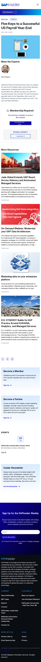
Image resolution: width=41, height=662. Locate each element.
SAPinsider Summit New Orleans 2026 (15, 446)
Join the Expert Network (31, 599)
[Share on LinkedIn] (2, 359)
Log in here (20, 136)
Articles (4, 19)
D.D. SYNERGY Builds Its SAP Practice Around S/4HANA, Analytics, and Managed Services (18, 323)
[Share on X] (7, 359)
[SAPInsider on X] (2, 651)
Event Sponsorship (8, 640)
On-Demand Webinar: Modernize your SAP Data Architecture (18, 230)
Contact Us (5, 625)
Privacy (24, 640)
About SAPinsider (7, 595)
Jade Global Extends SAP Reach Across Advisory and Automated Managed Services (18, 180)
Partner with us (6, 636)
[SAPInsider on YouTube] (9, 651)
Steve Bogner (5, 77)
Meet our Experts (28, 595)
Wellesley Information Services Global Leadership (9, 619)
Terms (24, 636)
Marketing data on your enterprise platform (19, 278)
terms (30, 541)
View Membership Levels (19, 123)
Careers (4, 607)
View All (3, 452)
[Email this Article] (12, 359)
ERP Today (5, 599)
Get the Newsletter (10, 486)
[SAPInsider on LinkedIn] (5, 651)
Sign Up (6, 385)
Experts (4, 603)
